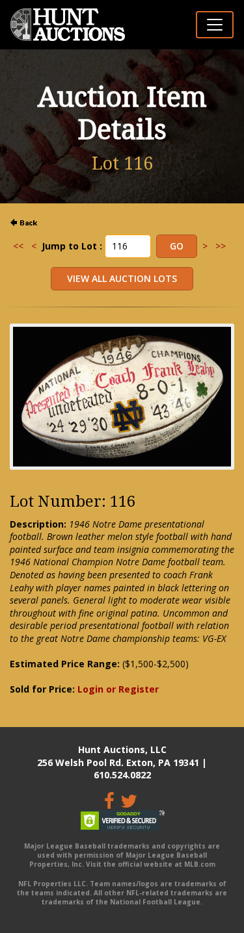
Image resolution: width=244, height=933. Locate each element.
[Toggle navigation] (215, 24)
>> (220, 246)
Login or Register (118, 689)
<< (18, 246)
